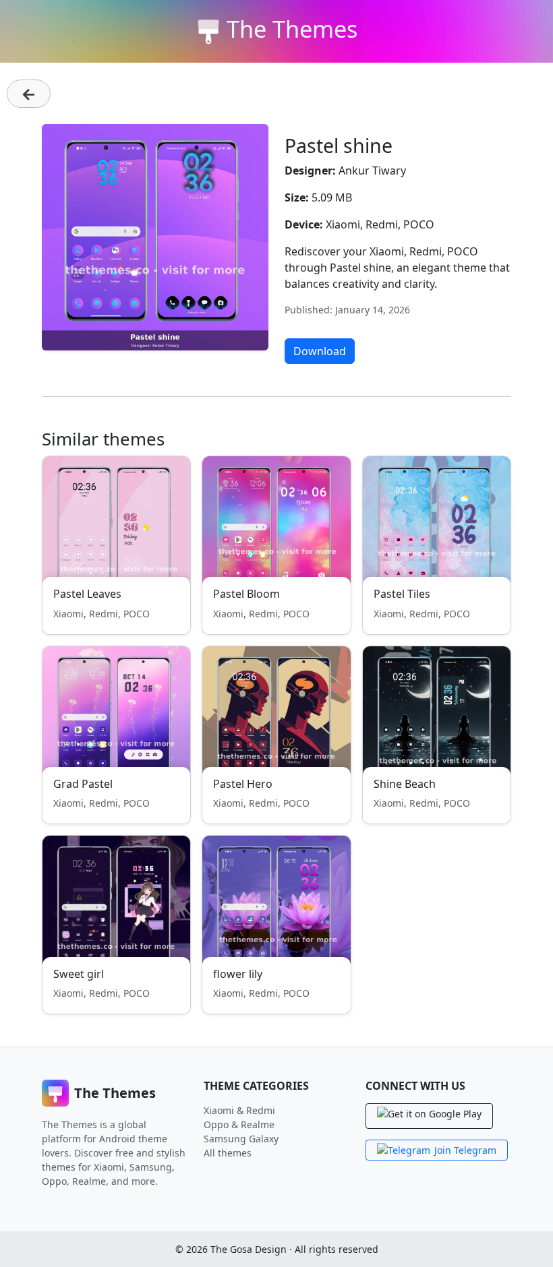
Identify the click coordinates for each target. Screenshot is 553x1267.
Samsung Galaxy (241, 1138)
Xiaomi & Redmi (239, 1110)
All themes (228, 1152)
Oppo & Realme (239, 1124)
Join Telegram (465, 1150)
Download (319, 351)
